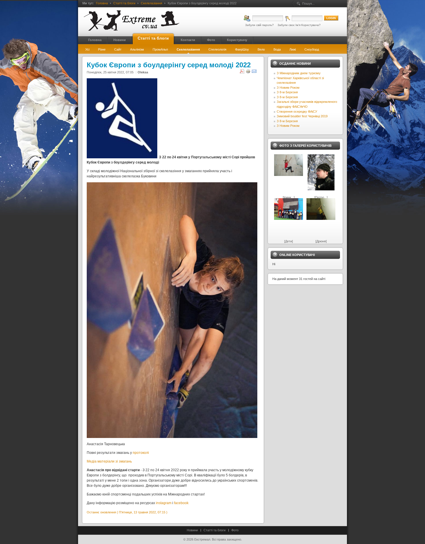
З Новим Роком (288, 87)
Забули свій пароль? (259, 25)
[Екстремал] (131, 20)
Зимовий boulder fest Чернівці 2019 (302, 116)
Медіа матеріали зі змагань (109, 461)
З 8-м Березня (287, 92)
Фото (235, 530)
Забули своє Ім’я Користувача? (299, 25)
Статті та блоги (124, 3)
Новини (192, 530)
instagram (163, 503)
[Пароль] (303, 18)
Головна (102, 3)
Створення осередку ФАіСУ (297, 111)
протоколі (141, 453)
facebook (181, 503)
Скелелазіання (151, 3)
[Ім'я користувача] (263, 18)
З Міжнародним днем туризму (299, 73)
